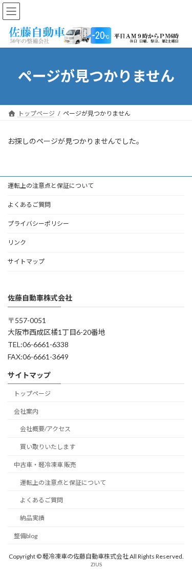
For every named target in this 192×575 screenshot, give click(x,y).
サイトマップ (26, 261)
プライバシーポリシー (38, 223)
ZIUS (96, 564)
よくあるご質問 (29, 204)
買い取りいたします (47, 447)
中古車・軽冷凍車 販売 (45, 464)
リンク (17, 242)
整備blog (25, 536)
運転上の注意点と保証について (51, 185)
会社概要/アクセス (45, 429)
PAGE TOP (177, 547)
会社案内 (26, 411)
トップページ (32, 393)
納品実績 (32, 518)
